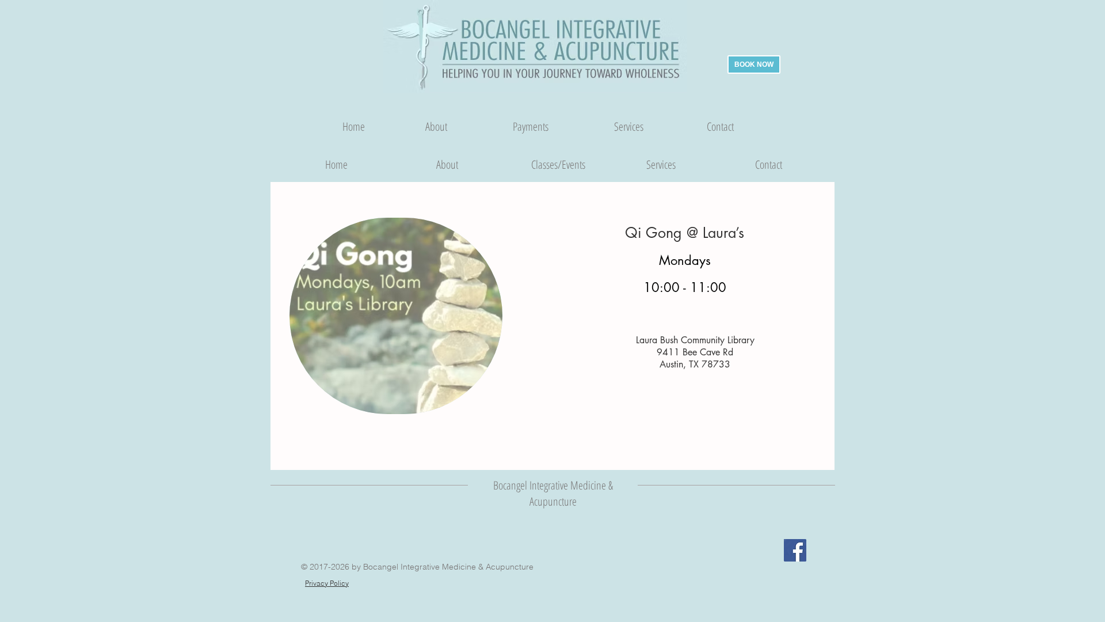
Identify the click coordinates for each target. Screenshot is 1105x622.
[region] (395, 323)
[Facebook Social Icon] (795, 550)
